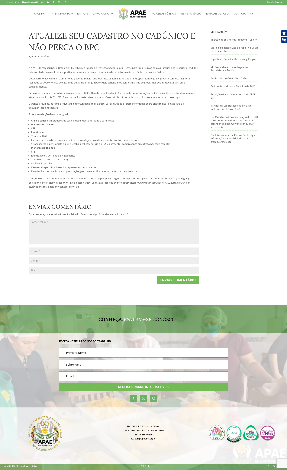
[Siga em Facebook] (133, 398)
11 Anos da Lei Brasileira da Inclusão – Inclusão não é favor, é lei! (232, 107)
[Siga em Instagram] (153, 398)
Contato (240, 14)
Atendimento (61, 14)
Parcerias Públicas (164, 14)
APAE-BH (39, 14)
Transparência (191, 14)
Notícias (83, 14)
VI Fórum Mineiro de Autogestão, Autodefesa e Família (229, 68)
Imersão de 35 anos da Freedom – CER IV (234, 39)
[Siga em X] (143, 398)
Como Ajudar (101, 14)
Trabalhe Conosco (275, 2)
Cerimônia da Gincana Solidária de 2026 (233, 86)
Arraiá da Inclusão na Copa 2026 (228, 78)
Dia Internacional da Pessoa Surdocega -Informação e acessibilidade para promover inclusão (233, 138)
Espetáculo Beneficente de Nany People (233, 59)
